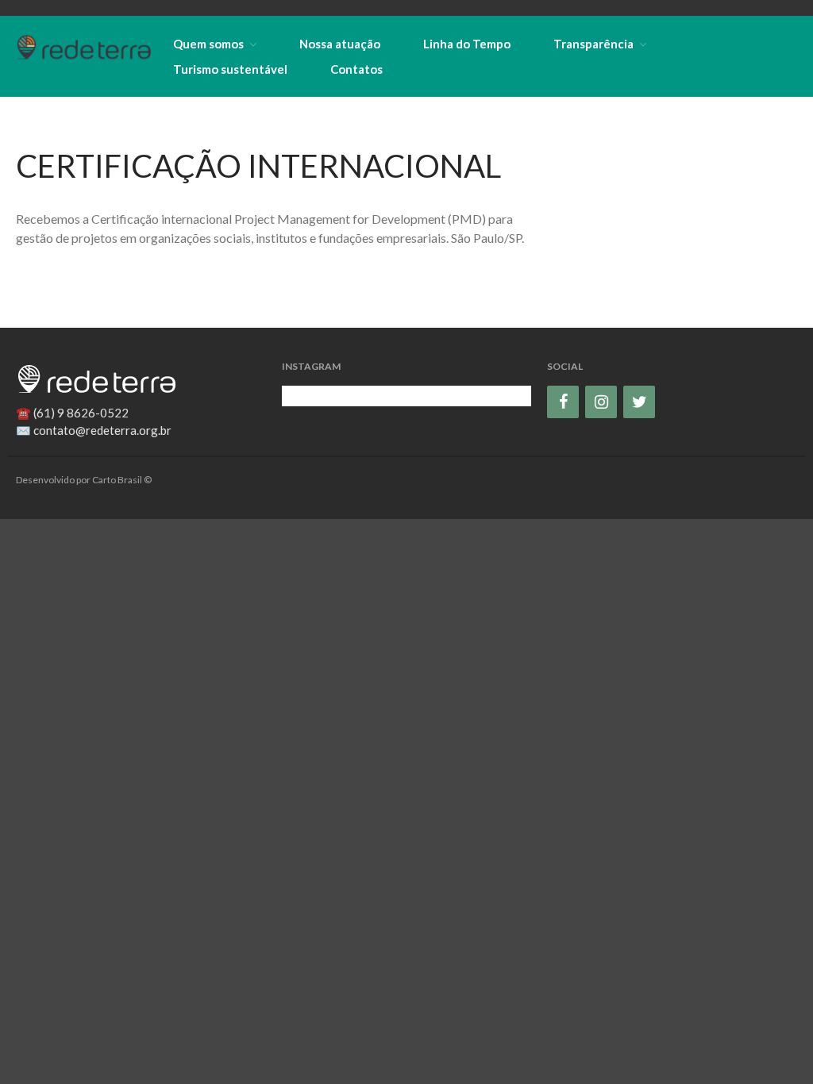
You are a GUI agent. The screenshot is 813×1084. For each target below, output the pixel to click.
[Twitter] (639, 402)
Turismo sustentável (230, 69)
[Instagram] (601, 402)
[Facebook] (563, 402)
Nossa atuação (339, 44)
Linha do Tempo (467, 44)
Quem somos (208, 44)
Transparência (593, 44)
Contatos (356, 69)
